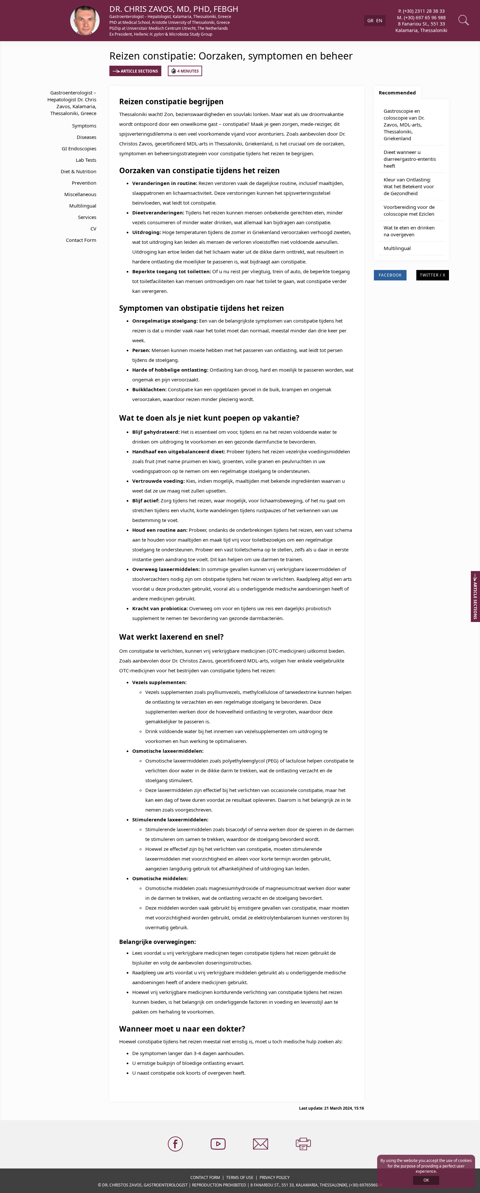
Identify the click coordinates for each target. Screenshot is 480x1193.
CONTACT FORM (205, 1177)
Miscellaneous (80, 194)
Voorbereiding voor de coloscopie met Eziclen (409, 210)
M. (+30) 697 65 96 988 (421, 17)
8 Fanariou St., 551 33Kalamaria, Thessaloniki (421, 27)
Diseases (86, 137)
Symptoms (84, 125)
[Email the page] (261, 1144)
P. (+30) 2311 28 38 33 (421, 11)
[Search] (464, 20)
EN (379, 20)
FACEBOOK (390, 275)
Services (87, 217)
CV (93, 228)
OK (426, 1180)
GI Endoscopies (79, 148)
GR (370, 20)
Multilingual (82, 205)
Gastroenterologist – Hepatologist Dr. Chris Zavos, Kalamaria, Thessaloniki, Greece (71, 102)
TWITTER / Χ (432, 275)
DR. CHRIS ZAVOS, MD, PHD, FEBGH (173, 8)
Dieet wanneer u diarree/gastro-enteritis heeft (410, 159)
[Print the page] (304, 1144)
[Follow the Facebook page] (176, 1144)
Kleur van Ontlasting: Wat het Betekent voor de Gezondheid (409, 186)
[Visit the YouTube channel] (219, 1144)
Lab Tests (86, 160)
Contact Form (81, 240)
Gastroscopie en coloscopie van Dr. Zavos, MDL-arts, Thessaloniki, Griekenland (404, 125)
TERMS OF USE (239, 1177)
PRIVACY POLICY (275, 1177)
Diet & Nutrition (78, 171)
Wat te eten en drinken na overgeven (409, 231)
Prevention (84, 182)
